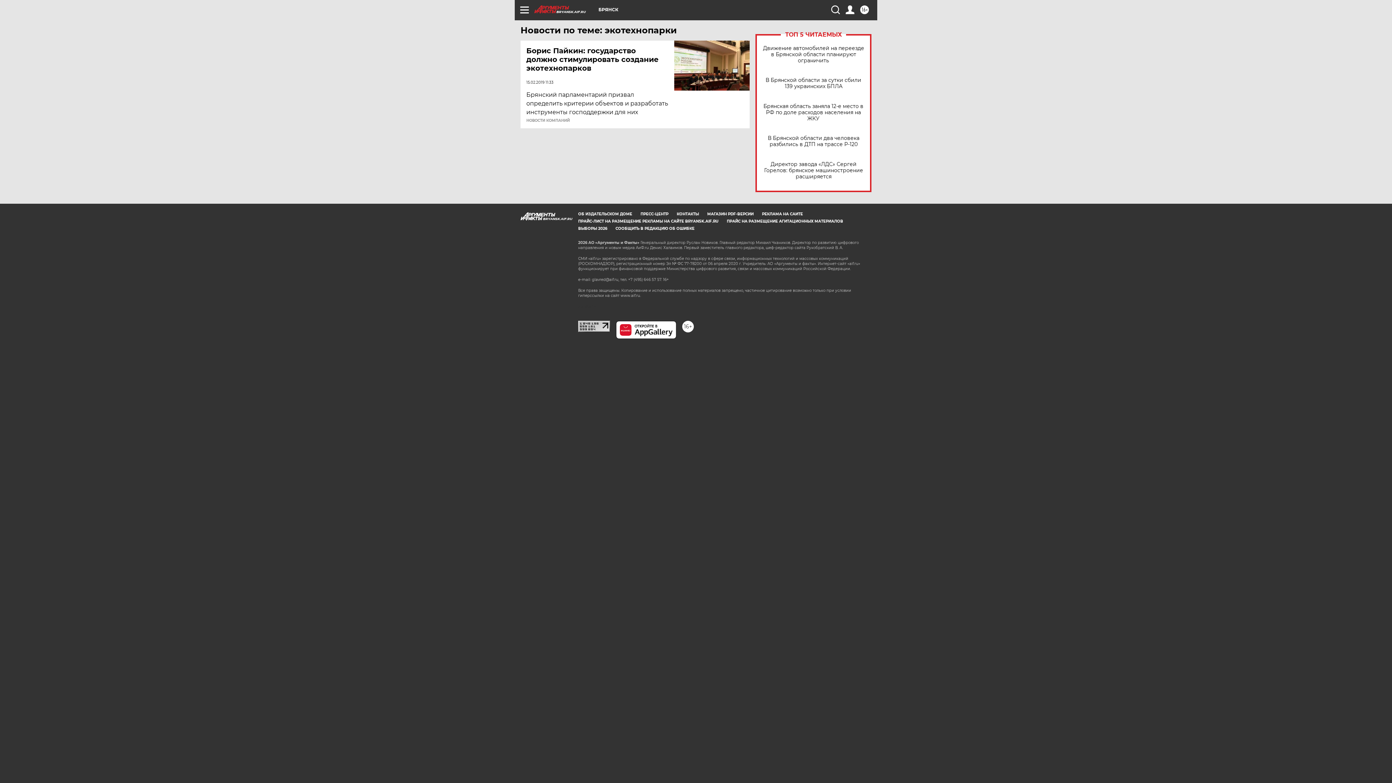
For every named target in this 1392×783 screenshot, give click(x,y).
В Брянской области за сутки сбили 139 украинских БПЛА (813, 83)
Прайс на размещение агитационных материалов (785, 221)
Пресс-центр (654, 214)
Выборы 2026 (592, 228)
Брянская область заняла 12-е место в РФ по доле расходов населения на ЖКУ (813, 112)
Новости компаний (548, 121)
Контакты (688, 214)
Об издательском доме (605, 214)
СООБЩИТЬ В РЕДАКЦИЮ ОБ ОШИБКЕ (655, 228)
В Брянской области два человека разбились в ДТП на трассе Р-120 (813, 141)
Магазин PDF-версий (730, 214)
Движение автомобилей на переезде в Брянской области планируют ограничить (813, 54)
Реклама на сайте (782, 214)
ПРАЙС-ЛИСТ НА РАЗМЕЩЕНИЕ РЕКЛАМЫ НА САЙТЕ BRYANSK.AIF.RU (648, 221)
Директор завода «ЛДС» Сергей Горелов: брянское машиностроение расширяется (813, 170)
